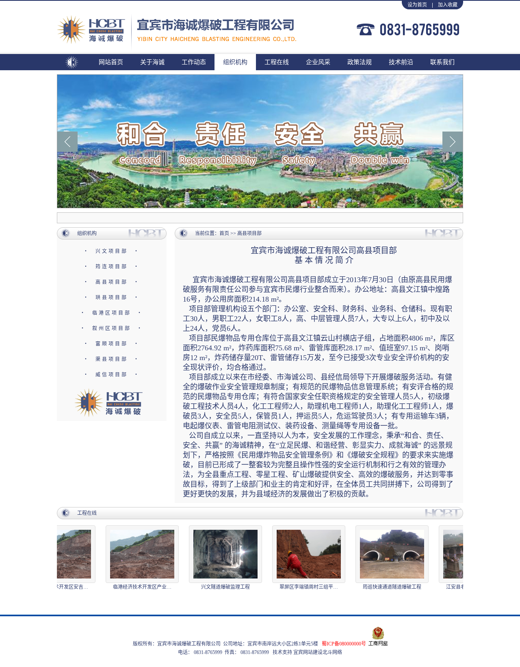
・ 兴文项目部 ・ (111, 251)
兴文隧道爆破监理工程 (218, 587)
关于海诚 (152, 62)
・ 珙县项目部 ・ (111, 297)
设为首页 (417, 5)
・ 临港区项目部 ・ (111, 313)
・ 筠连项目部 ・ (111, 267)
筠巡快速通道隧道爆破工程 (384, 587)
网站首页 (111, 62)
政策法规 (359, 62)
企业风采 (318, 62)
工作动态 (194, 62)
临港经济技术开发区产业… (135, 587)
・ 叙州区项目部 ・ (111, 328)
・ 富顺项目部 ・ (111, 344)
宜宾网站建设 (307, 652)
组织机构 (235, 62)
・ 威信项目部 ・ (111, 375)
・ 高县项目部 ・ (111, 282)
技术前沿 (401, 62)
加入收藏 (447, 5)
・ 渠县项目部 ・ (111, 359)
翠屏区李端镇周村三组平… (301, 587)
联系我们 (442, 62)
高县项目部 (249, 233)
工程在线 (276, 62)
